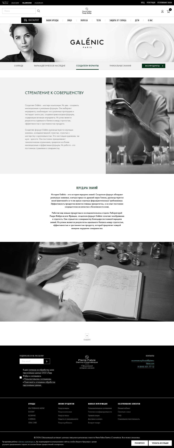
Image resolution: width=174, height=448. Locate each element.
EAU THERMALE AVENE (36, 408)
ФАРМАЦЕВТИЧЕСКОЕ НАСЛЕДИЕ (49, 66)
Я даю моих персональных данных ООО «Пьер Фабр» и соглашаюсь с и (39, 377)
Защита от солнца (118, 20)
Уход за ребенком (65, 423)
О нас (150, 20)
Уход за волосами (65, 412)
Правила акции (94, 415)
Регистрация (151, 2)
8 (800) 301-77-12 (146, 366)
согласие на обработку (39, 369)
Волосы (84, 20)
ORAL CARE (32, 423)
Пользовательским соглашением (37, 379)
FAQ (119, 415)
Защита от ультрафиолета (68, 419)
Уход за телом (63, 415)
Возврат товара (94, 423)
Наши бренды (52, 20)
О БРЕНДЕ (18, 66)
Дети (137, 20)
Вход (143, 2)
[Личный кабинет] (162, 11)
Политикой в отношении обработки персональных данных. (39, 384)
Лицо (69, 20)
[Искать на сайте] (39, 11)
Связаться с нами (124, 412)
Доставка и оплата (95, 419)
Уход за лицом (63, 408)
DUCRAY (31, 412)
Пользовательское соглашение (100, 408)
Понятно (140, 443)
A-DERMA (31, 419)
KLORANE (31, 415)
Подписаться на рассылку (32, 355)
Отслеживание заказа (164, 2)
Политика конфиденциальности (100, 412)
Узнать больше (160, 443)
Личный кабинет (124, 408)
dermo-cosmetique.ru (27, 441)
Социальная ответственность (129, 419)
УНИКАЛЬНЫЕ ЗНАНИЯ (120, 66)
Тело (99, 20)
